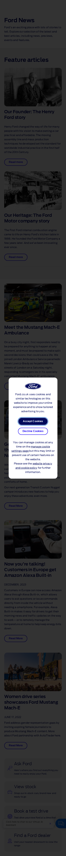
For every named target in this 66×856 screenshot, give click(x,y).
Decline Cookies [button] (33, 431)
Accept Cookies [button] (33, 421)
